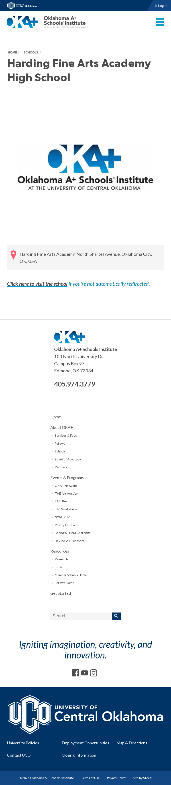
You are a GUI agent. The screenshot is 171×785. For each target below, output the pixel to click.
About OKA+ (61, 427)
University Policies (23, 742)
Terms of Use (90, 778)
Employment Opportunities (85, 742)
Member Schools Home (71, 575)
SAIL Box (61, 501)
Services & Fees (66, 435)
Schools (31, 52)
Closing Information (79, 755)
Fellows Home (64, 583)
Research (61, 559)
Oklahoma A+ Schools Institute (46, 22)
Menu (160, 22)
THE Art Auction (66, 493)
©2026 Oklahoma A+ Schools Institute (47, 778)
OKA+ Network (66, 486)
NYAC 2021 (63, 517)
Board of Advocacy (68, 459)
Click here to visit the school (37, 283)
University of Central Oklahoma (22, 6)
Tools (59, 567)
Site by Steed (142, 778)
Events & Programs (67, 477)
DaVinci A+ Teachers (69, 541)
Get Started (60, 593)
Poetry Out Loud (66, 525)
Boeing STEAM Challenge (73, 533)
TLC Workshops (66, 509)
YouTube (84, 672)
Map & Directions (131, 742)
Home (12, 52)
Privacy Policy (116, 778)
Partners (61, 467)
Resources (59, 551)
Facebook (75, 672)
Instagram (93, 672)
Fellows (60, 443)
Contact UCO (19, 755)
